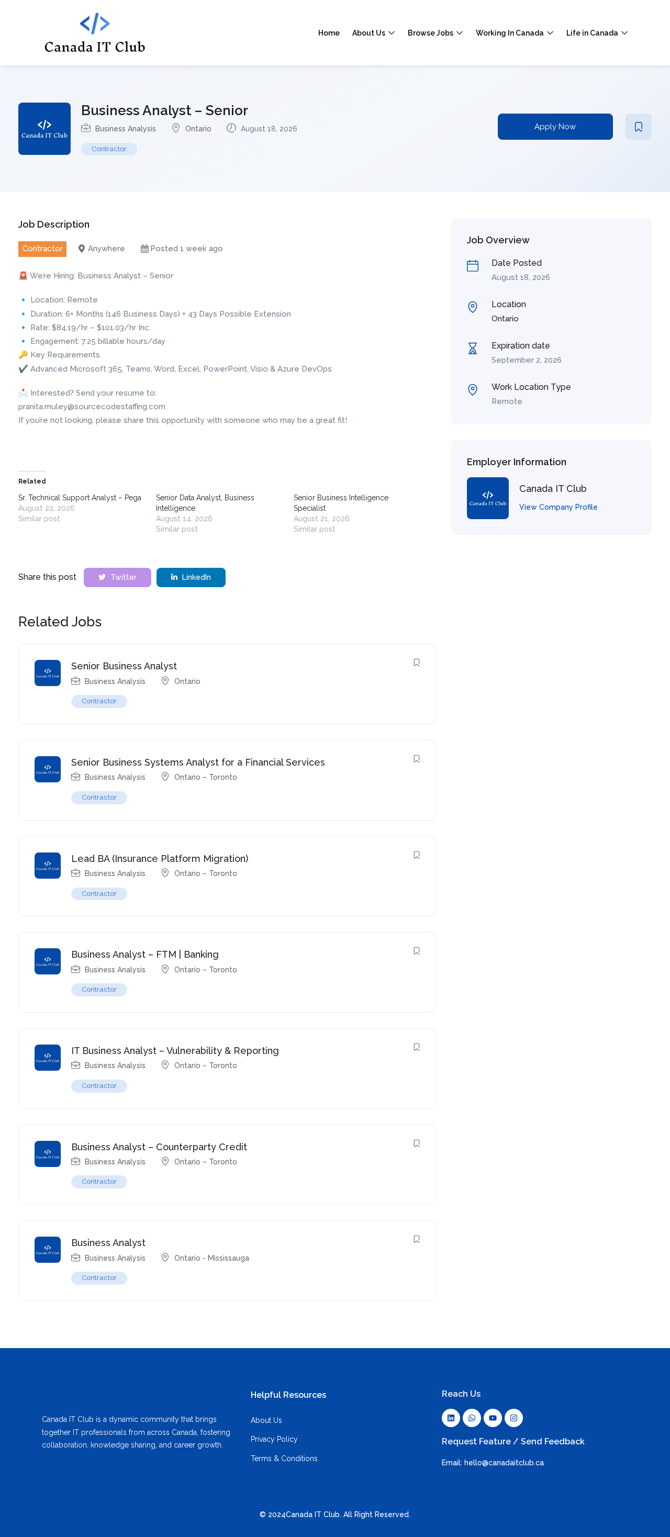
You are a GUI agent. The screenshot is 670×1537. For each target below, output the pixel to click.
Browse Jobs (431, 33)
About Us (369, 33)
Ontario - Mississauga (211, 1258)
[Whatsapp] (472, 1418)
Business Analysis (125, 129)
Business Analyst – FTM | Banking (145, 954)
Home (329, 33)
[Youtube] (493, 1418)
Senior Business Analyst (124, 665)
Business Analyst (108, 1242)
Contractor (109, 149)
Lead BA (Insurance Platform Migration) (159, 858)
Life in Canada (593, 33)
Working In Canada (510, 33)
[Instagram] (514, 1418)
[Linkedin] (451, 1418)
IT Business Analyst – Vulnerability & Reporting (175, 1050)
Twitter (122, 577)
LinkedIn (195, 577)
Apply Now (555, 126)
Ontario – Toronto (205, 777)
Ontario (198, 129)
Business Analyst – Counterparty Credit (159, 1146)
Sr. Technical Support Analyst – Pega (79, 497)
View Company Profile (558, 507)
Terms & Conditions (284, 1458)
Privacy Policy (274, 1439)
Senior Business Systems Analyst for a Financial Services (198, 762)
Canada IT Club (553, 488)
